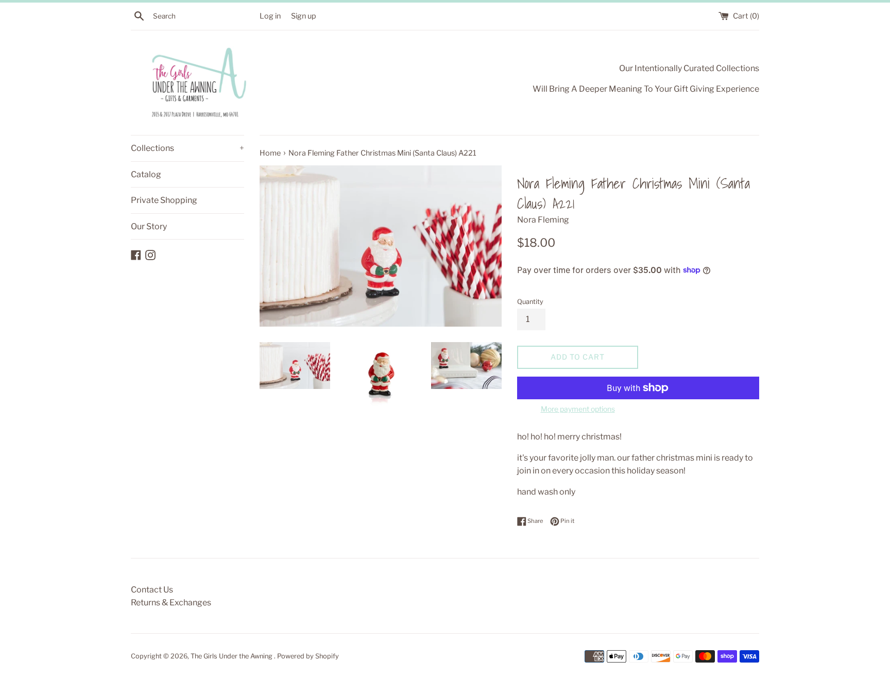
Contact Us (152, 590)
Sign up (303, 16)
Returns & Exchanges (171, 602)
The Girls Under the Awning (232, 656)
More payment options (578, 408)
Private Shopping (164, 200)
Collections (187, 148)
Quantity (530, 302)
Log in (270, 16)
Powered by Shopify (308, 656)
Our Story (149, 226)
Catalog (146, 174)
